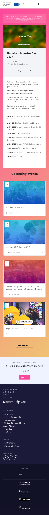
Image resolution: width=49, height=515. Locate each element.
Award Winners (9, 426)
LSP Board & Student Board (14, 423)
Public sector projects (12, 417)
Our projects (8, 414)
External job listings (11, 446)
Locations (7, 432)
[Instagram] (11, 458)
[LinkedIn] (5, 458)
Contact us (7, 429)
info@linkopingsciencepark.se (24, 18)
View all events (24, 345)
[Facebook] (16, 458)
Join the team (9, 443)
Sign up (24, 377)
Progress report (9, 420)
